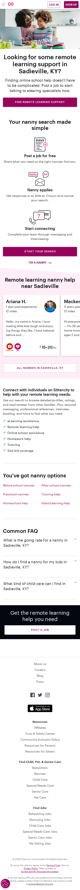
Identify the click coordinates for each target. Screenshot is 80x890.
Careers (40, 669)
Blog (40, 675)
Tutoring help (50, 494)
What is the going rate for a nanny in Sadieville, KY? (35, 543)
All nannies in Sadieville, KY (40, 367)
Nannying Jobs (40, 819)
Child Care (40, 779)
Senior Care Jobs (40, 837)
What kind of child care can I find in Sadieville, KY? (34, 586)
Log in (54, 4)
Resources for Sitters (40, 751)
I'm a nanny (38, 262)
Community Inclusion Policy (40, 739)
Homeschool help (15, 503)
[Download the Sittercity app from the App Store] (40, 708)
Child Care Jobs (40, 825)
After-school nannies (56, 485)
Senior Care (40, 791)
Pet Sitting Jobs (40, 843)
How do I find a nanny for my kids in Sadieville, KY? (35, 564)
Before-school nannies (19, 485)
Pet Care (40, 797)
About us (40, 664)
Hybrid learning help (55, 503)
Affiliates (40, 727)
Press (40, 681)
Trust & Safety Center (40, 733)
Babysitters (40, 767)
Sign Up (71, 4)
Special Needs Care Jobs (40, 831)
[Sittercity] (11, 4)
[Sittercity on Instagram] (47, 695)
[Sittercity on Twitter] (40, 695)
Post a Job (40, 629)
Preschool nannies (16, 494)
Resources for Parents (40, 745)
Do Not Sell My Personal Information (39, 871)
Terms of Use (53, 865)
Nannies (40, 773)
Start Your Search (40, 251)
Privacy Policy (31, 868)
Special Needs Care (40, 785)
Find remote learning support (40, 102)
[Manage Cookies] (5, 883)
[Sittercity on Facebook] (32, 695)
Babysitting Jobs (40, 813)
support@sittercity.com (40, 884)
